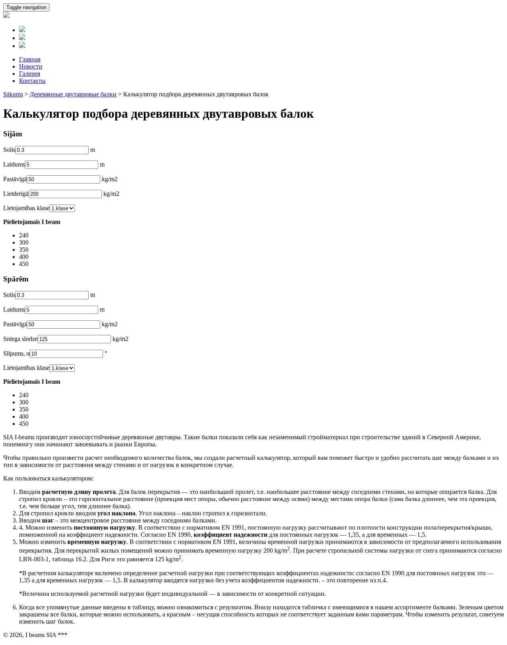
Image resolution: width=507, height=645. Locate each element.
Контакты (32, 80)
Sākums (13, 94)
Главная (29, 59)
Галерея (29, 73)
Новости (30, 66)
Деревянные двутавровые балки (73, 94)
